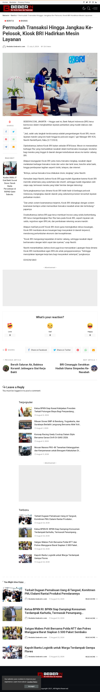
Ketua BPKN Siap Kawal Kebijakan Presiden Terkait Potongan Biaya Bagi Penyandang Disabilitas (54, 411)
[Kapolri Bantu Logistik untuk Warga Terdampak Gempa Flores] (25, 558)
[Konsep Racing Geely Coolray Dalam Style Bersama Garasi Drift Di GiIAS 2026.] (25, 438)
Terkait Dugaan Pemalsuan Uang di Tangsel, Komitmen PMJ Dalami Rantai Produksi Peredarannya (55, 519)
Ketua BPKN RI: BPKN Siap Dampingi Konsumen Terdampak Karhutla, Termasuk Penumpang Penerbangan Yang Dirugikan (57, 532)
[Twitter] (86, 2)
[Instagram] (92, 2)
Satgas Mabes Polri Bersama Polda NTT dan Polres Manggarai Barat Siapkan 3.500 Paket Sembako (55, 545)
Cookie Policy (32, 682)
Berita (10, 20)
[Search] (88, 8)
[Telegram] (6, 147)
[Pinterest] (89, 2)
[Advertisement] (50, 288)
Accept (31, 686)
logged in (18, 390)
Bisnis (24, 20)
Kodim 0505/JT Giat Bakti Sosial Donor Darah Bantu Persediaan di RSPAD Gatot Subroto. (10, 186)
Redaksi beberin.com (16, 46)
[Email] (13, 147)
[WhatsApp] (13, 139)
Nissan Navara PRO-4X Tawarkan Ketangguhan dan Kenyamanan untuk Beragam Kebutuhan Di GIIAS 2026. (56, 450)
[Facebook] (83, 2)
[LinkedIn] (95, 2)
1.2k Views (47, 46)
